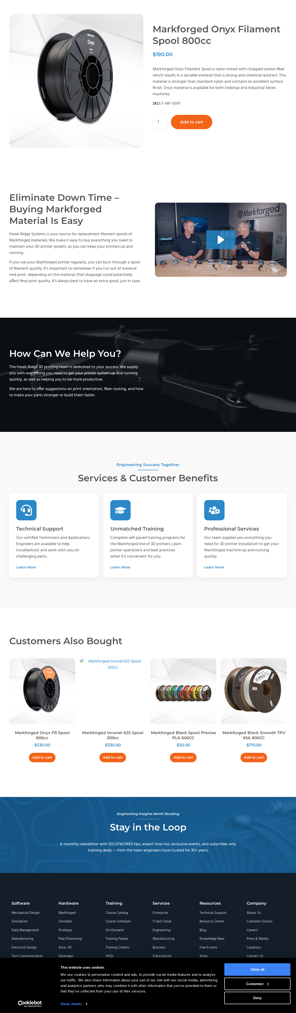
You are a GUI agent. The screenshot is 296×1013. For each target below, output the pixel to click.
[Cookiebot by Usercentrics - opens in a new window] (30, 1004)
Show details (71, 1004)
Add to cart (191, 122)
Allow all (257, 969)
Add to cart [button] (42, 757)
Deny (257, 998)
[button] (221, 239)
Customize (254, 984)
